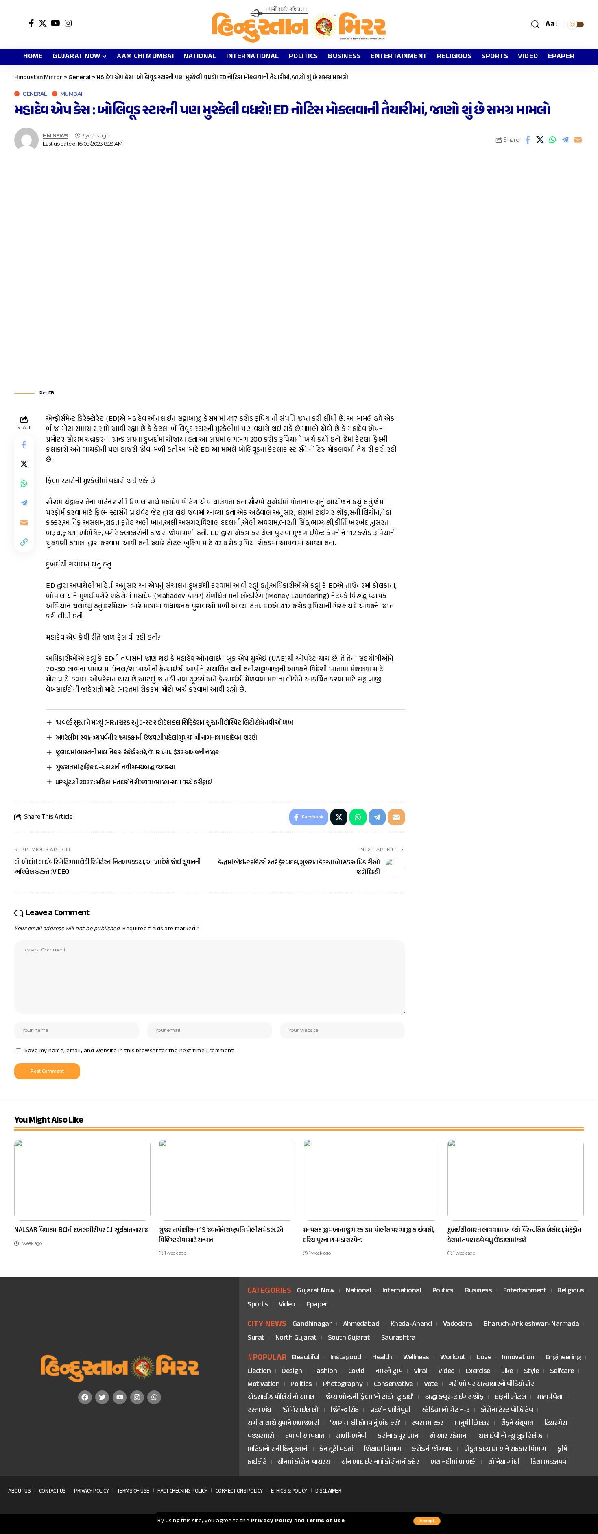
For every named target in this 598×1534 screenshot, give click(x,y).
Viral (420, 1371)
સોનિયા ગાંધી (503, 1462)
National (358, 1291)
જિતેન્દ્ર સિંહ (345, 1410)
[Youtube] (120, 1397)
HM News (55, 136)
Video (287, 1304)
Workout (453, 1357)
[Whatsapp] (154, 1397)
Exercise (478, 1371)
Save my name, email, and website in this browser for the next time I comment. (129, 1051)
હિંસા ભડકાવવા (549, 1462)
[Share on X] (540, 139)
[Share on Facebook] (527, 139)
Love (484, 1357)
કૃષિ (562, 1449)
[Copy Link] (24, 542)
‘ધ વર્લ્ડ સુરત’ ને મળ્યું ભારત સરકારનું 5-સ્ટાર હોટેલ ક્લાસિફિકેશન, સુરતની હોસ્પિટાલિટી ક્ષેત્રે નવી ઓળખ (174, 723)
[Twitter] (102, 1397)
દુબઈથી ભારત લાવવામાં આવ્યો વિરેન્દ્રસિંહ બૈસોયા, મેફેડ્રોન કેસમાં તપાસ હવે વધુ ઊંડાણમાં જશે (514, 1235)
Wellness (416, 1357)
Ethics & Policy (289, 1491)
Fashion (325, 1371)
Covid (356, 1371)
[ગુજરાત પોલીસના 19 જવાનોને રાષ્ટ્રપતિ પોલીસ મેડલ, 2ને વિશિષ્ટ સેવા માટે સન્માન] (227, 1180)
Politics (443, 1291)
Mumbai (71, 93)
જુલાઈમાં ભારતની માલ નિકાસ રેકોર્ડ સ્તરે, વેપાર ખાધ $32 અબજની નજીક (137, 752)
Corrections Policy (239, 1491)
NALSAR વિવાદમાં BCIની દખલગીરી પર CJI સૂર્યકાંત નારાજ (81, 1230)
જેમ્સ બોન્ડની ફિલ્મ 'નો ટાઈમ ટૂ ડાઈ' (369, 1397)
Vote (430, 1384)
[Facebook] (32, 23)
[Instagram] (68, 23)
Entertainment (525, 1291)
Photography (343, 1384)
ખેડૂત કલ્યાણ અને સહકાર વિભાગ (505, 1449)
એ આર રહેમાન (447, 1436)
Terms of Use (325, 1521)
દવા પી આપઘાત (305, 1436)
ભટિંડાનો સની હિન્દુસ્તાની (277, 1449)
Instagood (345, 1357)
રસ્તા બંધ (259, 1410)
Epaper (316, 1304)
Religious (570, 1291)
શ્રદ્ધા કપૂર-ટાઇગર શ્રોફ (454, 1397)
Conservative (393, 1384)
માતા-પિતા (550, 1397)
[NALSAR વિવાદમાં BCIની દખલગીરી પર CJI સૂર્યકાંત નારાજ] (82, 1180)
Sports (257, 1304)
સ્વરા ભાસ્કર (427, 1423)
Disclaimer (328, 1491)
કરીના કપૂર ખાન (398, 1436)
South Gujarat (349, 1338)
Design (292, 1371)
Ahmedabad (361, 1324)
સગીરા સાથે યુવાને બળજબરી (283, 1423)
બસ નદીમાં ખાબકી (453, 1462)
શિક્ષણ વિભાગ (382, 1449)
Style (531, 1371)
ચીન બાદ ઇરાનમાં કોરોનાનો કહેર (380, 1462)
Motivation (263, 1384)
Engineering (563, 1357)
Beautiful (305, 1357)
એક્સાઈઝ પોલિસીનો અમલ (280, 1397)
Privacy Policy (272, 1521)
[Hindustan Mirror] (299, 24)
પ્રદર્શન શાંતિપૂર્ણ (390, 1410)
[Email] (578, 139)
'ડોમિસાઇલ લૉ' (301, 1410)
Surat (255, 1338)
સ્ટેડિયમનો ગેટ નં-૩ (445, 1410)
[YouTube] (56, 23)
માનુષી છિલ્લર (472, 1423)
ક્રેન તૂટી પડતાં (336, 1449)
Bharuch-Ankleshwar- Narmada (531, 1324)
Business (478, 1291)
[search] (535, 24)
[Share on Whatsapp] (553, 139)
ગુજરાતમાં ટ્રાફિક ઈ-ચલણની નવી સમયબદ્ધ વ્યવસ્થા (115, 767)
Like (507, 1371)
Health (382, 1357)
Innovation (518, 1357)
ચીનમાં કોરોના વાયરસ (303, 1462)
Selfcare (562, 1371)
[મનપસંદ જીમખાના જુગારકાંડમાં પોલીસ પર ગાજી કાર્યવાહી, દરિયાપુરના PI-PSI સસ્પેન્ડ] (371, 1180)
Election (259, 1371)
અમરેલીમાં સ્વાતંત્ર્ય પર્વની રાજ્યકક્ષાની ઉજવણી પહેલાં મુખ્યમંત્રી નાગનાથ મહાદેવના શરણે (156, 738)
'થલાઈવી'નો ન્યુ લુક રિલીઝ (510, 1436)
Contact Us (52, 1491)
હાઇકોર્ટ (256, 1462)
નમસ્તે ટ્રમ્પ (389, 1371)
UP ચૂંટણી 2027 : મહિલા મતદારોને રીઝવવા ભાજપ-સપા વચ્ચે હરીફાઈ (133, 782)
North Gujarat (296, 1338)
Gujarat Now (316, 1291)
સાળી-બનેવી (351, 1436)
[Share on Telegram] (565, 139)
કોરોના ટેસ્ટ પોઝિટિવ (507, 1410)
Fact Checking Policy (182, 1491)
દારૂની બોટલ (510, 1397)
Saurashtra (398, 1338)
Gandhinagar (312, 1324)
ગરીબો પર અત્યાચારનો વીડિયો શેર (491, 1384)
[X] (43, 23)
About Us (19, 1491)
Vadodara (457, 1324)
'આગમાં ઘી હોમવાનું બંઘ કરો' (365, 1423)
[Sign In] (19, 24)
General (34, 93)
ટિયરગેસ (555, 1423)
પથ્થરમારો (260, 1436)
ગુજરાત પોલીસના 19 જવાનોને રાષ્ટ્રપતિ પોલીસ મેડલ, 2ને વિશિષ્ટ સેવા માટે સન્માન (221, 1235)
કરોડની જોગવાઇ (432, 1449)
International (401, 1291)
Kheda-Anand (411, 1324)
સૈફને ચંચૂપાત (517, 1423)
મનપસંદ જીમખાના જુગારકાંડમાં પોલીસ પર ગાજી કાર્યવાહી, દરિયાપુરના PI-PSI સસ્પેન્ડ (368, 1235)
